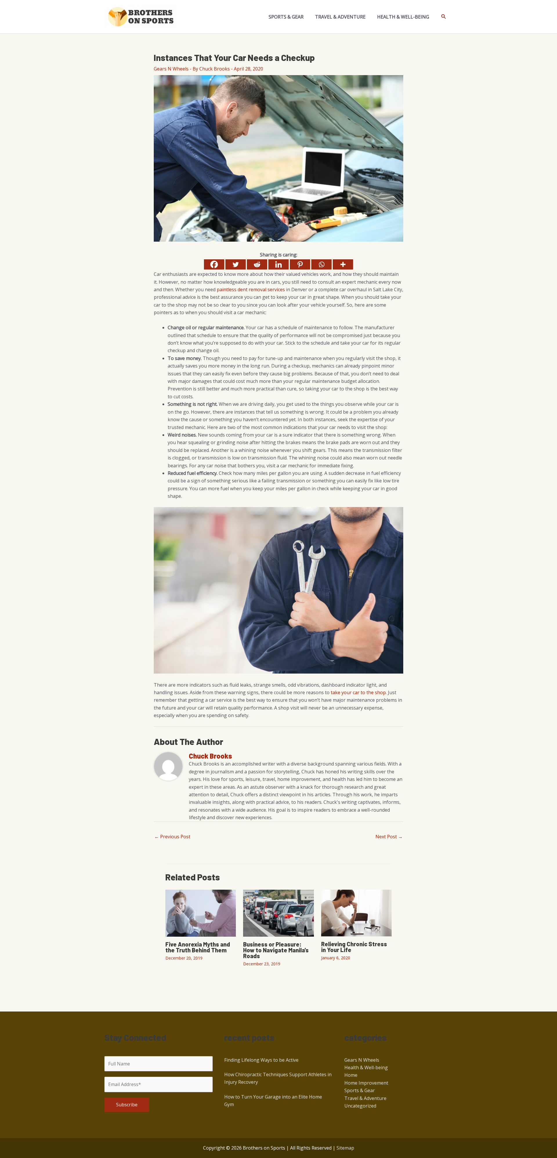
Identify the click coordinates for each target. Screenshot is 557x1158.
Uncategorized (360, 1106)
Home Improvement (366, 1083)
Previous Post (172, 836)
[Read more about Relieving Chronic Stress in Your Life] (356, 912)
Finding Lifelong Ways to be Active (261, 1060)
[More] (343, 264)
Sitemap (345, 1148)
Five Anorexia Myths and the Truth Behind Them (197, 947)
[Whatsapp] (321, 264)
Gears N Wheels (171, 69)
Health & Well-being (366, 1067)
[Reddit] (257, 264)
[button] (444, 17)
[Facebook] (214, 264)
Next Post (389, 836)
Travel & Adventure (365, 1098)
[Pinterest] (300, 264)
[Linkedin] (278, 264)
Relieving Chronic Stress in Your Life (354, 946)
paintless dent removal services (251, 289)
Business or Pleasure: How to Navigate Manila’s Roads (276, 950)
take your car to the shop (358, 692)
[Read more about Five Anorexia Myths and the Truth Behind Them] (200, 912)
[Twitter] (235, 264)
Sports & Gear (359, 1090)
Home (350, 1075)
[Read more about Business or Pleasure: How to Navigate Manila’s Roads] (278, 912)
